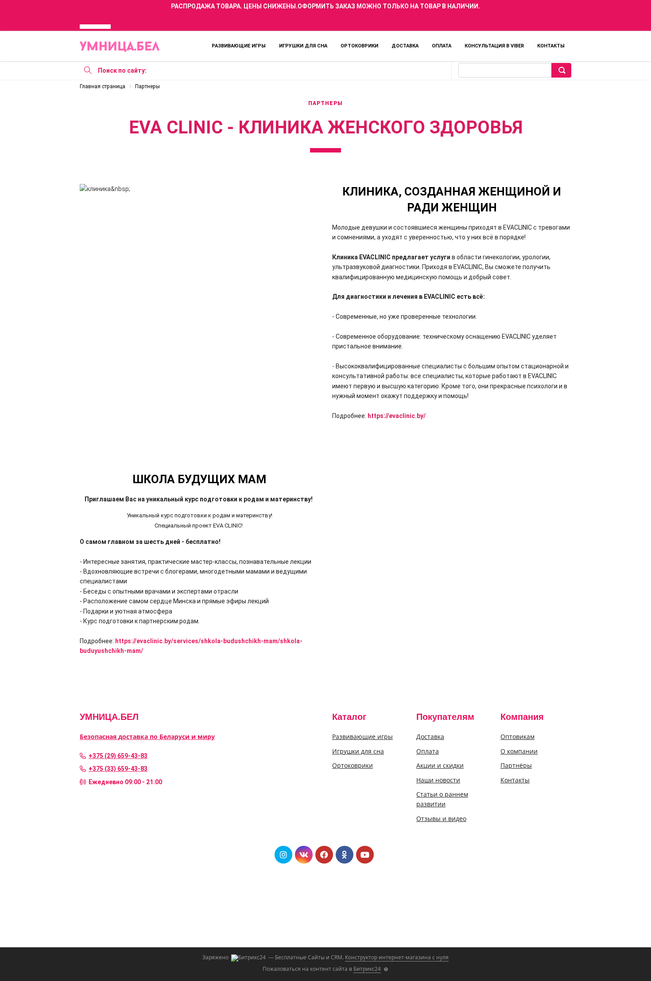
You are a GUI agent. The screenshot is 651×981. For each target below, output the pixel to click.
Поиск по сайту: (122, 70)
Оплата (441, 46)
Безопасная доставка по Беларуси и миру (147, 736)
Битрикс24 (367, 969)
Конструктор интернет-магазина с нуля (397, 957)
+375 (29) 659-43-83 (118, 755)
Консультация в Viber (494, 46)
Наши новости (438, 780)
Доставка (404, 46)
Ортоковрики (359, 46)
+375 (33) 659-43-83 (118, 768)
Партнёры (516, 765)
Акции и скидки (440, 765)
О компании (519, 751)
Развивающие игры (239, 46)
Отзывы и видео (441, 818)
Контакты (551, 46)
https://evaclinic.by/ (397, 415)
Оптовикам (517, 736)
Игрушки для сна (303, 46)
